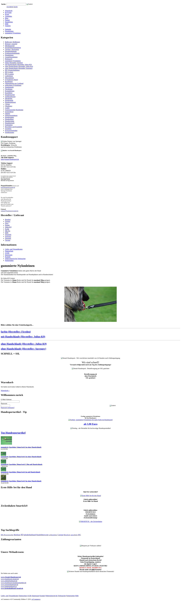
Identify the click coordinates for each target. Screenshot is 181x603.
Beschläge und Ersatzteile (13, 127)
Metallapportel (10, 46)
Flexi (6, 223)
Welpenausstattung (11, 115)
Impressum (8, 255)
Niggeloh (8, 235)
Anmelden (8, 16)
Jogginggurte (9, 87)
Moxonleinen (9, 78)
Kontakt (7, 257)
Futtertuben (9, 125)
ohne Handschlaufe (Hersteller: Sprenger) (18, 68)
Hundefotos (9, 22)
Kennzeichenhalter (11, 130)
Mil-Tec (7, 231)
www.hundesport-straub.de (10, 579)
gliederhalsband (30, 535)
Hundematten (9, 117)
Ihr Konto (8, 12)
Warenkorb (8, 11)
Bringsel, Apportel (11, 44)
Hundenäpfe (9, 100)
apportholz (74, 535)
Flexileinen (8, 89)
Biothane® (8, 59)
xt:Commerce (36, 599)
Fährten (7, 113)
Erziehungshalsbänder (12, 53)
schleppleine (53, 535)
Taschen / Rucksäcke (12, 49)
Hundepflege (9, 119)
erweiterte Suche (12, 7)
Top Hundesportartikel (13, 432)
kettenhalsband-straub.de (8, 187)
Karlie (7, 229)
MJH (6, 233)
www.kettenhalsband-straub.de (12, 588)
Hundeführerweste (42, 535)
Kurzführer (8, 93)
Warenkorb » (5, 390)
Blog (6, 18)
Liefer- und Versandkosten (14, 249)
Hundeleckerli (9, 123)
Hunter (7, 225)
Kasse (7, 14)
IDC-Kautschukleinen (12, 70)
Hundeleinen (9, 31)
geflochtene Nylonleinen (13, 85)
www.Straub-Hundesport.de (11, 577)
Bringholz (67, 535)
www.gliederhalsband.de (9, 581)
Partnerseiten (9, 260)
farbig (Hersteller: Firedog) (14, 63)
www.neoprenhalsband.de (9, 585)
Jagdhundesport (10, 96)
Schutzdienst (9, 112)
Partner (7, 20)
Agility (7, 108)
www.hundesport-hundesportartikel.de (13, 583)
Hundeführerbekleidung (13, 47)
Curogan (60, 535)
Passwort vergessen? (7, 408)
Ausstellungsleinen (11, 57)
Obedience (8, 106)
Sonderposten (9, 132)
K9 (22, 535)
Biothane (17, 535)
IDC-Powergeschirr (7, 535)
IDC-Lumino (9, 74)
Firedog (7, 221)
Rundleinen (9, 81)
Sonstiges (8, 129)
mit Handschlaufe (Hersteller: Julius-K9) (18, 64)
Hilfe (6, 24)
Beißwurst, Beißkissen (12, 42)
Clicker (7, 104)
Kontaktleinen (9, 91)
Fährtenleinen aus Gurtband (14, 83)
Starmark (8, 238)
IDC (79, 535)
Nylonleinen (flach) (11, 80)
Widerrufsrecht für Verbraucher (15, 259)
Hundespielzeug (10, 102)
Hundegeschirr (10, 95)
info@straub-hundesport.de (10, 159)
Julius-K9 (8, 227)
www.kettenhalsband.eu (9, 586)
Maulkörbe (8, 98)
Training (8, 26)
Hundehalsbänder (11, 51)
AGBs (7, 253)
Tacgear (7, 240)
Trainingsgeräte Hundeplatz (14, 110)
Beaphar (8, 219)
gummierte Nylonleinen (13, 33)
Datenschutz (9, 251)
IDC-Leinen (9, 72)
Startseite (8, 29)
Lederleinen (9, 76)
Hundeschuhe (9, 121)
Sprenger (8, 236)
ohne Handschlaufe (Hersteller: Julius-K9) (19, 66)
